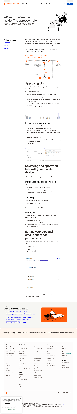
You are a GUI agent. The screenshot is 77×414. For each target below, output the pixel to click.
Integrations (21, 372)
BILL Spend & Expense (23, 344)
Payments (36, 344)
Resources (49, 344)
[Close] (20, 398)
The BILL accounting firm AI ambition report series (16, 311)
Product (8, 344)
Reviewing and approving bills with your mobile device (12, 45)
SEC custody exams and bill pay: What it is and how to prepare (18, 319)
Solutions (36, 355)
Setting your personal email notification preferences (12, 48)
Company (64, 344)
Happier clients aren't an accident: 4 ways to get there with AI (18, 313)
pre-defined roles (35, 39)
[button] (27, 4)
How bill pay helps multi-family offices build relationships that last (19, 317)
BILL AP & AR (9, 360)
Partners (64, 360)
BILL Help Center (50, 294)
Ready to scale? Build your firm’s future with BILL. (16, 322)
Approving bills (7, 42)
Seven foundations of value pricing (13, 321)
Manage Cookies (11, 409)
